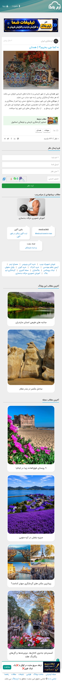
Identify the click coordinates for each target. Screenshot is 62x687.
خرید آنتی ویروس (29, 264)
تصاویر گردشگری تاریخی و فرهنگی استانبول (28, 121)
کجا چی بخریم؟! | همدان (42, 47)
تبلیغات (21, 674)
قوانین (28, 674)
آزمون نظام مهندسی (50, 267)
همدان (38, 130)
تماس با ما (52, 679)
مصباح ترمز (13, 264)
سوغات (46, 130)
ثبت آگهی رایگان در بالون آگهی (18, 233)
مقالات (13, 674)
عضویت (15, 6)
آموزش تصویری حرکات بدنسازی (28, 273)
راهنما (6, 674)
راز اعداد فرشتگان (31, 246)
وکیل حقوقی (9, 267)
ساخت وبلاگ (38, 674)
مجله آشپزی (24, 270)
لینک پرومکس (49, 270)
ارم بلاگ (15, 679)
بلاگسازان (36, 270)
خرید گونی (22, 267)
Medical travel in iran (43, 231)
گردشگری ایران (47, 41)
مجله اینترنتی (51, 674)
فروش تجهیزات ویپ (47, 264)
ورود (3, 6)
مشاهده (7, 667)
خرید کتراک (34, 267)
